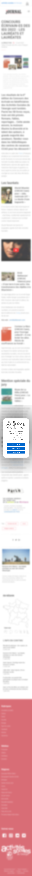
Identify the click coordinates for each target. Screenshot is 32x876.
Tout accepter (16, 444)
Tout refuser (16, 448)
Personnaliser (16, 452)
